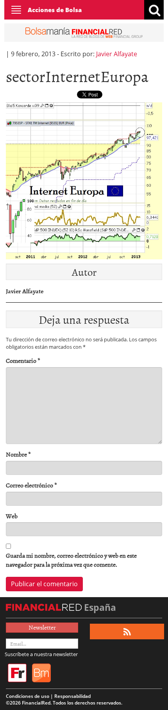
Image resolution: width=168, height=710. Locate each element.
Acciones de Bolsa (55, 10)
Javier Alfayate (116, 54)
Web (12, 516)
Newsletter (42, 627)
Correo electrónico (31, 485)
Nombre (18, 454)
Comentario (23, 360)
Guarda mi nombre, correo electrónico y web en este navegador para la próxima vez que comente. (71, 560)
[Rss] (127, 631)
